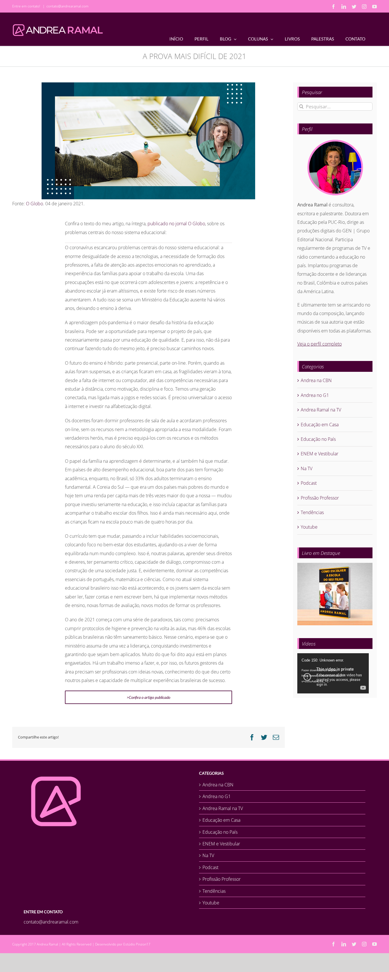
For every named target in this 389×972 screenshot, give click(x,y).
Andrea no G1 (315, 395)
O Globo (34, 203)
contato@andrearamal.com (67, 6)
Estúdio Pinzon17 (136, 944)
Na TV (306, 468)
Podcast (309, 483)
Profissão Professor (320, 498)
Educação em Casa (320, 424)
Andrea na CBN (316, 380)
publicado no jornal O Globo (176, 223)
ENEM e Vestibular (319, 454)
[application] (333, 673)
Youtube (309, 527)
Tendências (312, 512)
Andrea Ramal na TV (321, 410)
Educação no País (318, 439)
